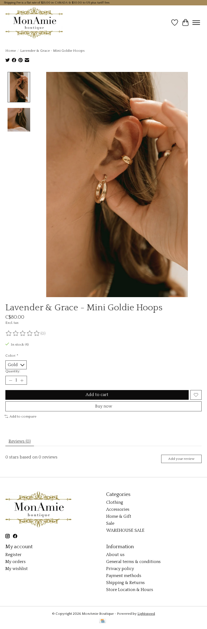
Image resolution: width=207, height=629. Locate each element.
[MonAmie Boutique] (34, 22)
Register (13, 554)
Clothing (114, 502)
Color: (11, 355)
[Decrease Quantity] (10, 380)
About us (115, 554)
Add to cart (97, 394)
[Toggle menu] (196, 22)
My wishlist (16, 568)
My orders (15, 561)
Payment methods (123, 575)
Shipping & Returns (125, 582)
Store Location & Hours (129, 589)
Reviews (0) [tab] (20, 441)
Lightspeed (146, 614)
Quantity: (12, 371)
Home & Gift (118, 516)
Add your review (181, 459)
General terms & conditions (133, 561)
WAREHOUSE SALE (125, 530)
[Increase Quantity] (21, 380)
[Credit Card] (102, 621)
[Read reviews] (22, 333)
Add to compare (22, 416)
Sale (110, 523)
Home (10, 51)
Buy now (103, 406)
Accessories (117, 509)
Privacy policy (120, 568)
